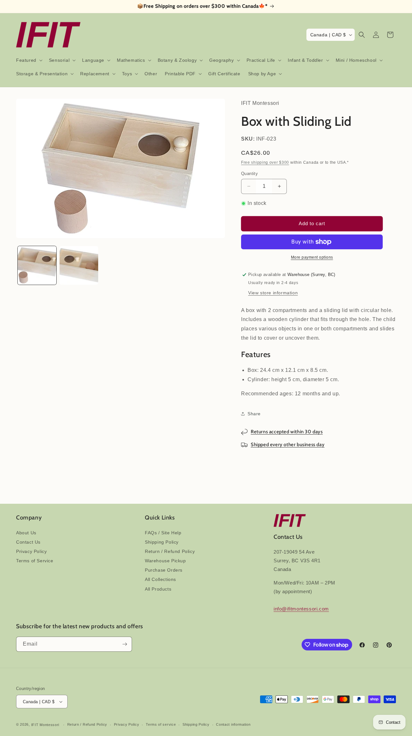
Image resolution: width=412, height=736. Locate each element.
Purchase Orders (164, 570)
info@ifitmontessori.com (301, 609)
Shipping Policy (162, 542)
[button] (28, 60)
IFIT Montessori (45, 725)
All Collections (160, 579)
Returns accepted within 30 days (287, 432)
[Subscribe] (124, 644)
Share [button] (254, 413)
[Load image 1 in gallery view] (37, 265)
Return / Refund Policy (170, 551)
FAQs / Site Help (163, 532)
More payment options (312, 257)
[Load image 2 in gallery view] (79, 265)
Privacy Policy (31, 551)
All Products (158, 589)
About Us (26, 532)
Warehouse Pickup (165, 560)
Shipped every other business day (287, 444)
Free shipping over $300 (265, 162)
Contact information (233, 724)
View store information (273, 292)
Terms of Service (34, 560)
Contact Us (28, 542)
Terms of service (161, 724)
